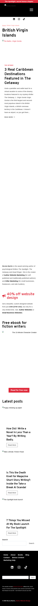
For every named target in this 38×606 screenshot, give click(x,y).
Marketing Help (9, 560)
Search (31, 543)
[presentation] (19, 417)
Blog (27, 555)
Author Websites (25, 310)
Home (6, 555)
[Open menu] (31, 9)
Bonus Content (18, 557)
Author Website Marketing (14, 275)
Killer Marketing (11, 281)
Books (20, 555)
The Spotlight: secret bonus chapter (19, 1)
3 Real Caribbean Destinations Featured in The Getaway (18, 76)
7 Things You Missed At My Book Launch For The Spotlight (18, 524)
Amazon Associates (18, 586)
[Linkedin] (14, 19)
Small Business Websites (12, 313)
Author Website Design (23, 600)
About (13, 555)
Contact (7, 557)
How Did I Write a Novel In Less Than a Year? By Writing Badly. (18, 434)
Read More (9, 117)
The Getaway (9, 65)
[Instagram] (19, 19)
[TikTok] (24, 19)
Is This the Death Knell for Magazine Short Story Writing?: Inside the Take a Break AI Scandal (18, 480)
